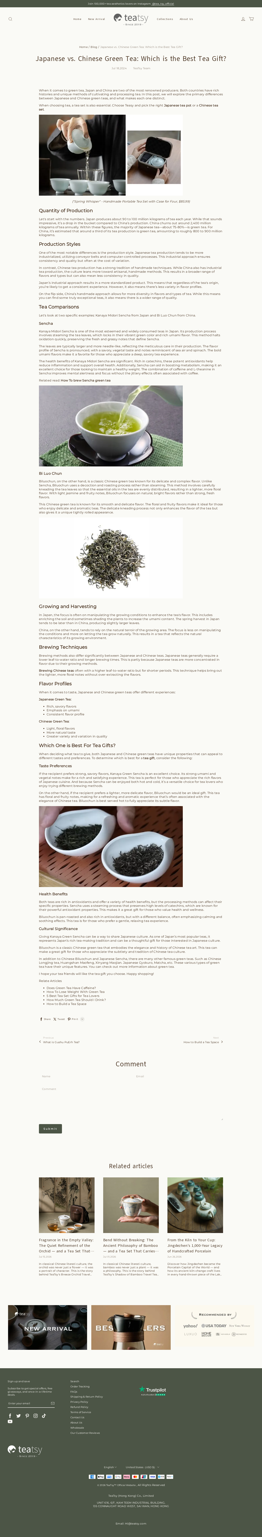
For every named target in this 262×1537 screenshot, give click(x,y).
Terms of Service (80, 1412)
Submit (50, 1128)
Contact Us (77, 1417)
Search (74, 1381)
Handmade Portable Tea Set (125, 201)
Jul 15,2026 (45, 1256)
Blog (94, 47)
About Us (186, 19)
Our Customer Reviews (85, 1432)
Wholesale (77, 1427)
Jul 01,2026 (109, 1256)
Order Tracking (80, 1386)
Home (77, 19)
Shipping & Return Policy (86, 1396)
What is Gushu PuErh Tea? (61, 1042)
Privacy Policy (79, 1401)
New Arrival (96, 19)
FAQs (73, 1391)
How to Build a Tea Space (201, 1042)
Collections (165, 19)
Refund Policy (79, 1407)
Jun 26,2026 (174, 1256)
